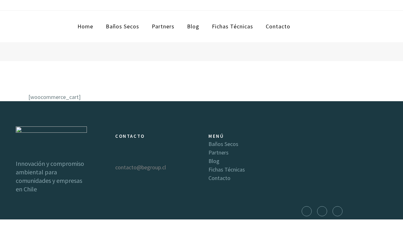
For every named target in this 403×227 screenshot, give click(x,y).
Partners (218, 152)
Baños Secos (223, 144)
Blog (213, 161)
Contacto (219, 178)
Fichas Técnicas (226, 169)
